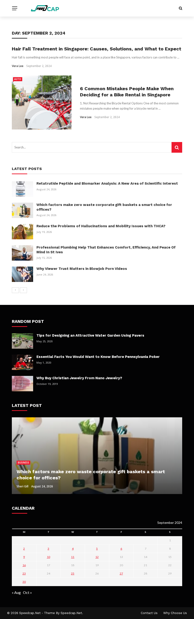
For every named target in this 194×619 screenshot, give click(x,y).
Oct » (27, 592)
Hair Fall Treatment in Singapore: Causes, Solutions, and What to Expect (96, 49)
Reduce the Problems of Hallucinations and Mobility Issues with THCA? (100, 226)
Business (23, 462)
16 (24, 565)
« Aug (16, 592)
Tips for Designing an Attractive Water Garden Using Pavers (90, 335)
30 (24, 581)
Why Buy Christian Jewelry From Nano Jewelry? (79, 378)
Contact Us (149, 613)
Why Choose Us (175, 613)
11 (72, 557)
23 (24, 573)
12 (97, 557)
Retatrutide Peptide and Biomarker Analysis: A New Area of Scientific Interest (107, 183)
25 (72, 573)
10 (48, 557)
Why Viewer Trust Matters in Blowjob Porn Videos (81, 269)
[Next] (23, 290)
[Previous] (15, 290)
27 (121, 573)
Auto (17, 79)
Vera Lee (17, 66)
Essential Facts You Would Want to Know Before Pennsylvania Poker (98, 357)
